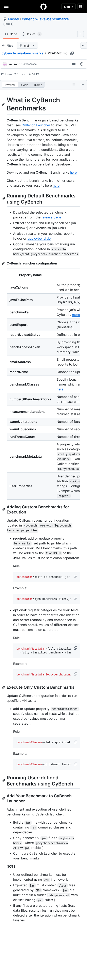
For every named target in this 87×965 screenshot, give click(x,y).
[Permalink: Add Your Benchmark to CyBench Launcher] (4, 798)
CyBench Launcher (36, 125)
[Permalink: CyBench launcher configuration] (4, 263)
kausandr (15, 64)
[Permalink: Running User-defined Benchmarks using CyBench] (4, 780)
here (73, 172)
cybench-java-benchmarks (45, 19)
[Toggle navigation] (6, 6)
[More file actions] (82, 85)
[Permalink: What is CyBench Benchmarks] (4, 104)
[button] (76, 576)
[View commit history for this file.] (81, 64)
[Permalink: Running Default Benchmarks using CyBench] (4, 199)
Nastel (13, 19)
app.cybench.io (39, 238)
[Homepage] (43, 6)
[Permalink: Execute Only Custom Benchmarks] (4, 687)
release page (51, 217)
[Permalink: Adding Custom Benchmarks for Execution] (4, 509)
